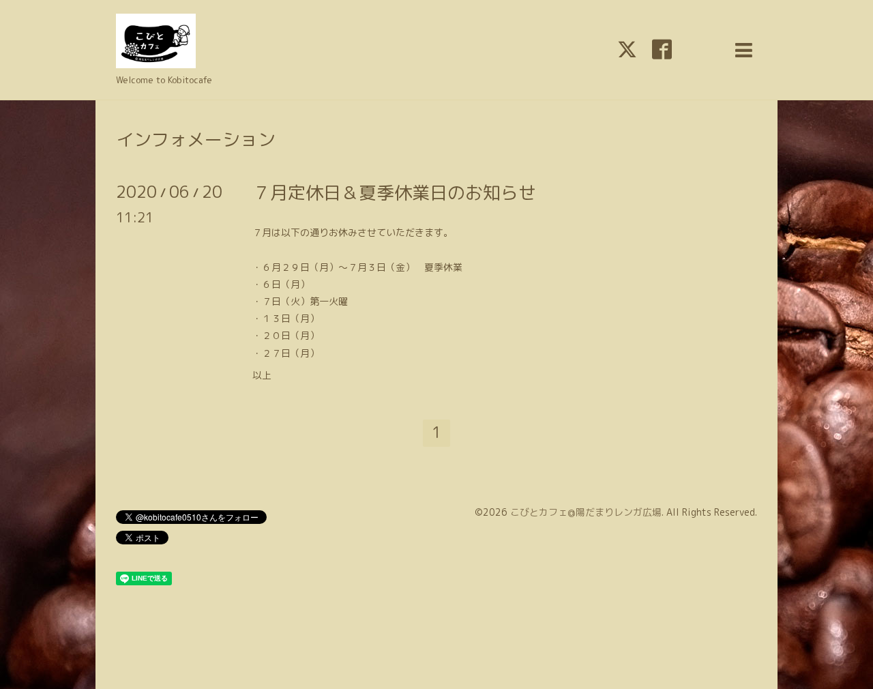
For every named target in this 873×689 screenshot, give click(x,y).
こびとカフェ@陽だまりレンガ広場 (586, 511)
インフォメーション (196, 139)
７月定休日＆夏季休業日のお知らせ (394, 192)
